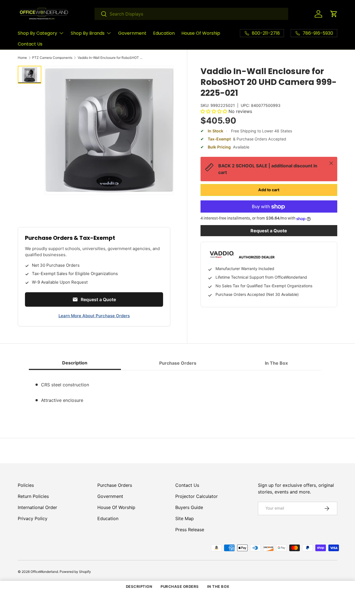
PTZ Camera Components (52, 57)
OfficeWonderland (44, 572)
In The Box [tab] (276, 363)
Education (164, 33)
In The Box (218, 586)
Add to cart (268, 190)
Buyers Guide (189, 507)
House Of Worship (200, 33)
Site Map (184, 518)
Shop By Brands (88, 33)
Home (22, 57)
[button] (334, 14)
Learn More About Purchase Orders (94, 315)
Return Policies (33, 496)
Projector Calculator (196, 496)
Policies (26, 485)
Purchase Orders (114, 485)
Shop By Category (37, 33)
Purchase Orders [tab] (177, 363)
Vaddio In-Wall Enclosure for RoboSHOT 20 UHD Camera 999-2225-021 (111, 57)
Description (139, 586)
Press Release (189, 529)
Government (132, 33)
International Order (37, 507)
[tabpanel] (177, 393)
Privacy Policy (32, 518)
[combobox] (191, 14)
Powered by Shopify (75, 572)
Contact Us (30, 44)
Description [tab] (74, 363)
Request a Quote (268, 231)
